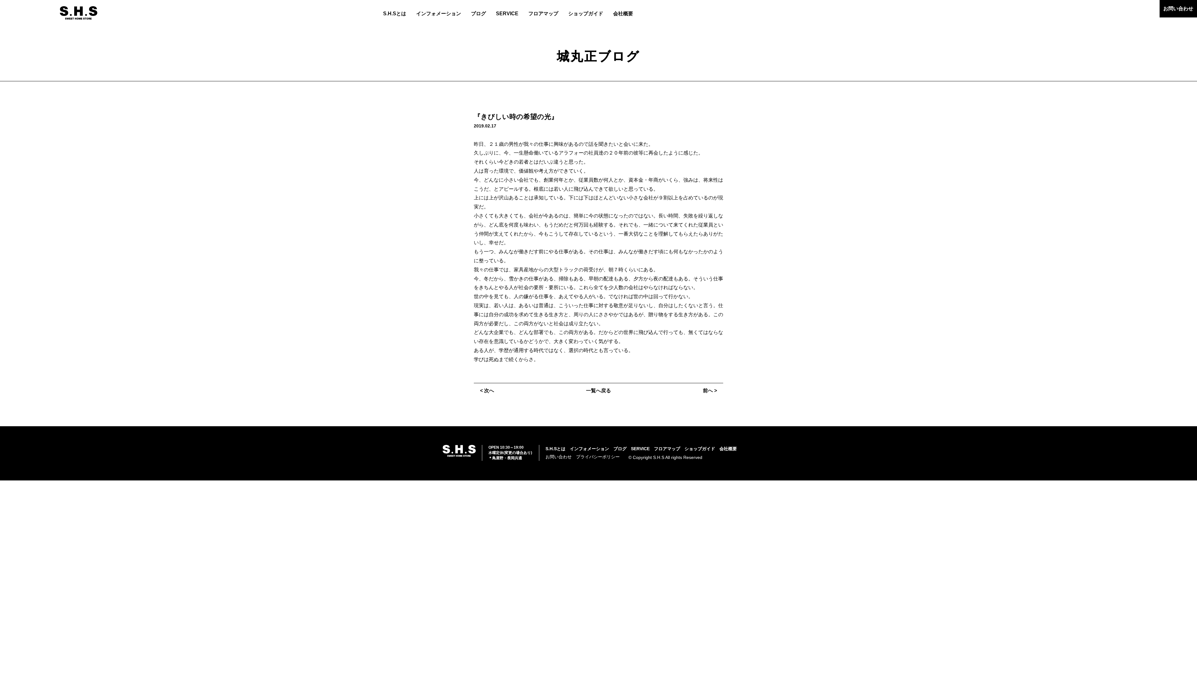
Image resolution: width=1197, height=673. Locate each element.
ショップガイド (585, 13)
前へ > (710, 390)
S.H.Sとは (394, 13)
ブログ (478, 13)
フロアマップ (543, 13)
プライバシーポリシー (598, 456)
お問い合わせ (1178, 8)
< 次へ (487, 390)
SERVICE (507, 13)
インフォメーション (438, 13)
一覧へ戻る (598, 390)
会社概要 (623, 13)
